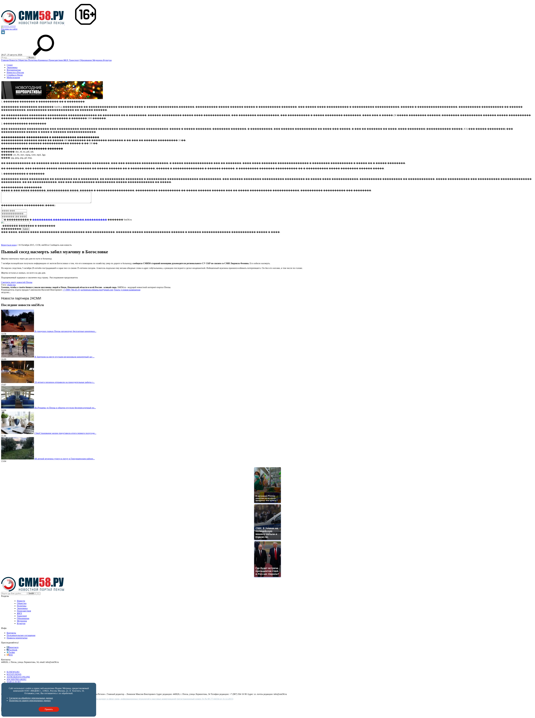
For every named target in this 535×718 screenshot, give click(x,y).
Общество (23, 60)
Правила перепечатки (17, 638)
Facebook (13, 650)
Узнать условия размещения (127, 290)
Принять (49, 709)
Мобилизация (13, 77)
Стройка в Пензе (15, 75)
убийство (11, 285)
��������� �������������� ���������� (69, 219)
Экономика (12, 67)
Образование (86, 60)
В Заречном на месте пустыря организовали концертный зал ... (64, 357)
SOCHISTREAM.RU (16, 679)
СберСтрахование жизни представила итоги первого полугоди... (65, 433)
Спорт (10, 65)
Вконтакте (14, 647)
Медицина (98, 60)
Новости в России (15, 72)
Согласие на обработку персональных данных (31, 698)
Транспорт (74, 60)
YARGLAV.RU (14, 682)
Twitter (12, 652)
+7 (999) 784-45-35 (71, 290)
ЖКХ (66, 60)
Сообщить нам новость (61, 245)
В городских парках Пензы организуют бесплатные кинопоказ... (65, 331)
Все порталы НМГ (10, 667)
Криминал (43, 60)
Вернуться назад (9, 245)
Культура (107, 60)
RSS (11, 655)
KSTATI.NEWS (14, 674)
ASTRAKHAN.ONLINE (18, 677)
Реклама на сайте (9, 29)
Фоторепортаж (14, 70)
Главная (5, 60)
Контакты (11, 633)
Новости (13, 60)
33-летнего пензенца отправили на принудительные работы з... (65, 382)
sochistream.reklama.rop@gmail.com (97, 290)
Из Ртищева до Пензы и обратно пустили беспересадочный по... (65, 408)
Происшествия (56, 60)
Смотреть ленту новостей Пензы (16, 282)
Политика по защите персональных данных (30, 700)
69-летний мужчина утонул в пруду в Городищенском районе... (65, 459)
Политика (33, 60)
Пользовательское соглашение (21, 635)
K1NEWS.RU (13, 672)
